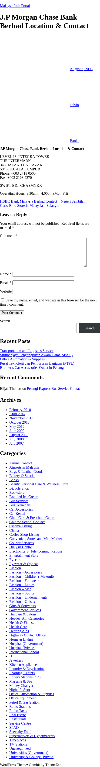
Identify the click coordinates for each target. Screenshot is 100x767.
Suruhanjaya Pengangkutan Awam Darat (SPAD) (36, 355)
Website (6, 291)
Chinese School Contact (27, 522)
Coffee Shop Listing (24, 534)
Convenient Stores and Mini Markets (36, 539)
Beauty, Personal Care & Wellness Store (38, 484)
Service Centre (20, 723)
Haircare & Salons (22, 614)
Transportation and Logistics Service (26, 351)
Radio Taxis (18, 711)
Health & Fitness (21, 623)
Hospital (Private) (22, 648)
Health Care (18, 627)
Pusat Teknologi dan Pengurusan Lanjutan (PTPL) (37, 363)
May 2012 (16, 426)
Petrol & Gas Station (24, 702)
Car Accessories (21, 509)
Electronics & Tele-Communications (36, 551)
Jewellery (16, 660)
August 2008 (18, 435)
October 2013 (19, 422)
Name (6, 274)
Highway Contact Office (27, 635)
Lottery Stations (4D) (24, 677)
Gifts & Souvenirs (22, 606)
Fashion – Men (20, 589)
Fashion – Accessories (25, 572)
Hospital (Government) (26, 644)
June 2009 (16, 431)
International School (24, 652)
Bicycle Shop (19, 488)
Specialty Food (20, 732)
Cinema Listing (20, 526)
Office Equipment (22, 698)
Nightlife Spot (19, 690)
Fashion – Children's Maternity (32, 576)
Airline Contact (20, 463)
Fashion (15, 568)
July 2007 (16, 443)
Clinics (14, 530)
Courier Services (21, 543)
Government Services (25, 610)
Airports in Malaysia (24, 467)
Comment (8, 236)
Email (5, 283)
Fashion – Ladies (21, 585)
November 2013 (21, 418)
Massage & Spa (20, 681)
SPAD (14, 727)
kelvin (74, 105)
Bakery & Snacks (22, 476)
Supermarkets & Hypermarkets (32, 736)
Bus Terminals (19, 505)
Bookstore (16, 492)
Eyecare (15, 560)
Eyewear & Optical (23, 564)
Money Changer (21, 686)
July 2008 (16, 439)
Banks (74, 141)
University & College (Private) (31, 757)
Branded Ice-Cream (23, 497)
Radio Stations (20, 706)
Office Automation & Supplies (22, 359)
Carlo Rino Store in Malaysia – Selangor (30, 205)
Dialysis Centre (20, 547)
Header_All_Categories (26, 618)
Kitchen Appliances (23, 665)
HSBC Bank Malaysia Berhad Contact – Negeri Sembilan (42, 201)
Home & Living (21, 639)
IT (11, 656)
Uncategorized (20, 748)
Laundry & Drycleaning (27, 669)
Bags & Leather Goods (26, 471)
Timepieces (17, 740)
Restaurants (17, 719)
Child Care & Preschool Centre (32, 518)
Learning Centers (22, 673)
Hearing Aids (19, 631)
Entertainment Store (23, 555)
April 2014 (17, 414)
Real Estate (17, 715)
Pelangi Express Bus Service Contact (54, 388)
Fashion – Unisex (22, 602)
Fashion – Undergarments (28, 597)
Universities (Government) (28, 753)
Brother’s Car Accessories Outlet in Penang (32, 368)
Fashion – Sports (21, 593)
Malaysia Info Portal (15, 6)
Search (5, 321)
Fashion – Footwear (24, 581)
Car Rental (17, 513)
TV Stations (18, 744)
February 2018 (20, 410)
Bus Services (18, 501)
